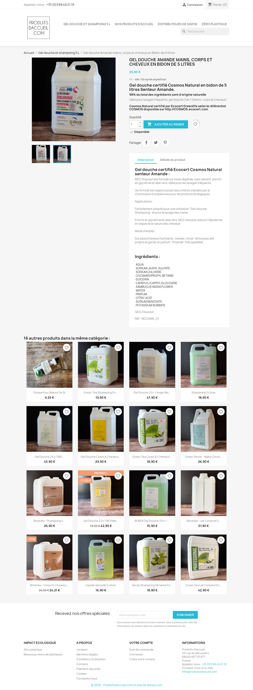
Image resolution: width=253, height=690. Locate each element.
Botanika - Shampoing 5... (49, 520)
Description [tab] (146, 160)
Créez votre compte (142, 659)
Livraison (82, 649)
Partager (146, 142)
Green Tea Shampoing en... (101, 392)
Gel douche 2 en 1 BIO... (49, 456)
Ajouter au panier (165, 124)
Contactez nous (86, 678)
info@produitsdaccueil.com (199, 671)
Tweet (155, 142)
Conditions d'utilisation (91, 659)
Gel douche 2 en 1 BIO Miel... (100, 520)
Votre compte (141, 643)
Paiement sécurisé (88, 669)
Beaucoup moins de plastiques (43, 654)
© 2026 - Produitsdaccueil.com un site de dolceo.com (126, 685)
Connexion (136, 654)
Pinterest (165, 142)
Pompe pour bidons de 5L (49, 392)
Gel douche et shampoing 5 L (87, 24)
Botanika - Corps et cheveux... (49, 585)
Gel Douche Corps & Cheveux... (101, 456)
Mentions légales (87, 654)
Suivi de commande (141, 649)
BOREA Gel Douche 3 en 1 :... (152, 520)
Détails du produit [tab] (172, 160)
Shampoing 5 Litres (204, 392)
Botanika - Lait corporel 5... (204, 520)
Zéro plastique (214, 24)
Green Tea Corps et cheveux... (152, 456)
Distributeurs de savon (177, 24)
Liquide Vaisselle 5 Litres (101, 585)
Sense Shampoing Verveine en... (152, 585)
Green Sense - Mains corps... (203, 456)
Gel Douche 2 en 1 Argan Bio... (152, 392)
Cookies (81, 673)
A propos (82, 664)
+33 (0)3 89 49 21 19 (60, 5)
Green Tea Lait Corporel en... (203, 585)
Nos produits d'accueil (134, 24)
